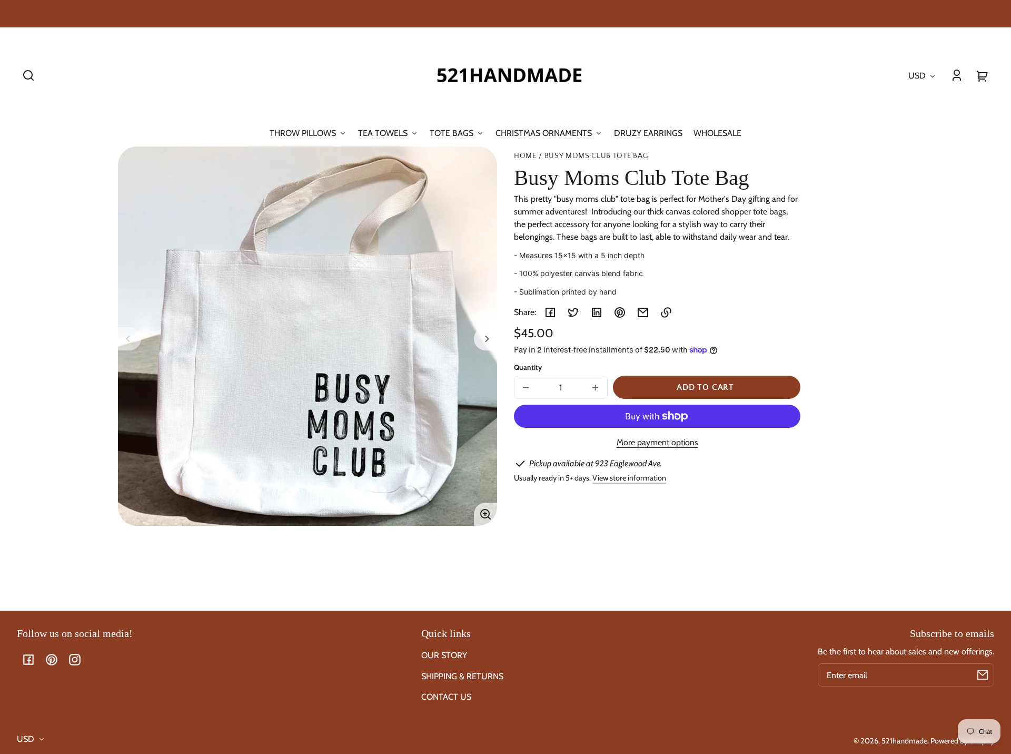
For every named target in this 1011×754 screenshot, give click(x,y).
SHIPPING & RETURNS (462, 676)
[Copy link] (666, 312)
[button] (28, 75)
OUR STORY (444, 655)
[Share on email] (643, 312)
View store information (629, 478)
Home (525, 156)
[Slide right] (485, 338)
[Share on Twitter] (573, 312)
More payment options (657, 442)
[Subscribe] (982, 675)
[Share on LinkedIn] (596, 312)
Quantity (528, 367)
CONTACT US (446, 697)
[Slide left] (129, 338)
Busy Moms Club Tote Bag (596, 156)
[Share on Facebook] (550, 312)
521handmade (904, 741)
